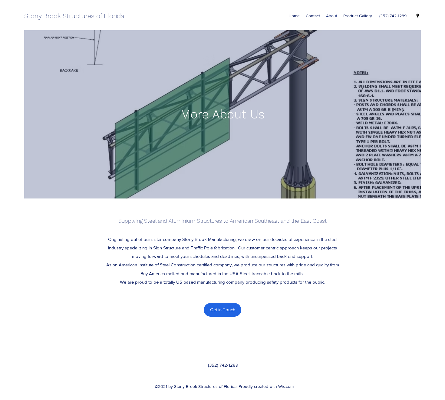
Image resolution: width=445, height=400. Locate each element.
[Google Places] (418, 16)
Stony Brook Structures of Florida (74, 16)
